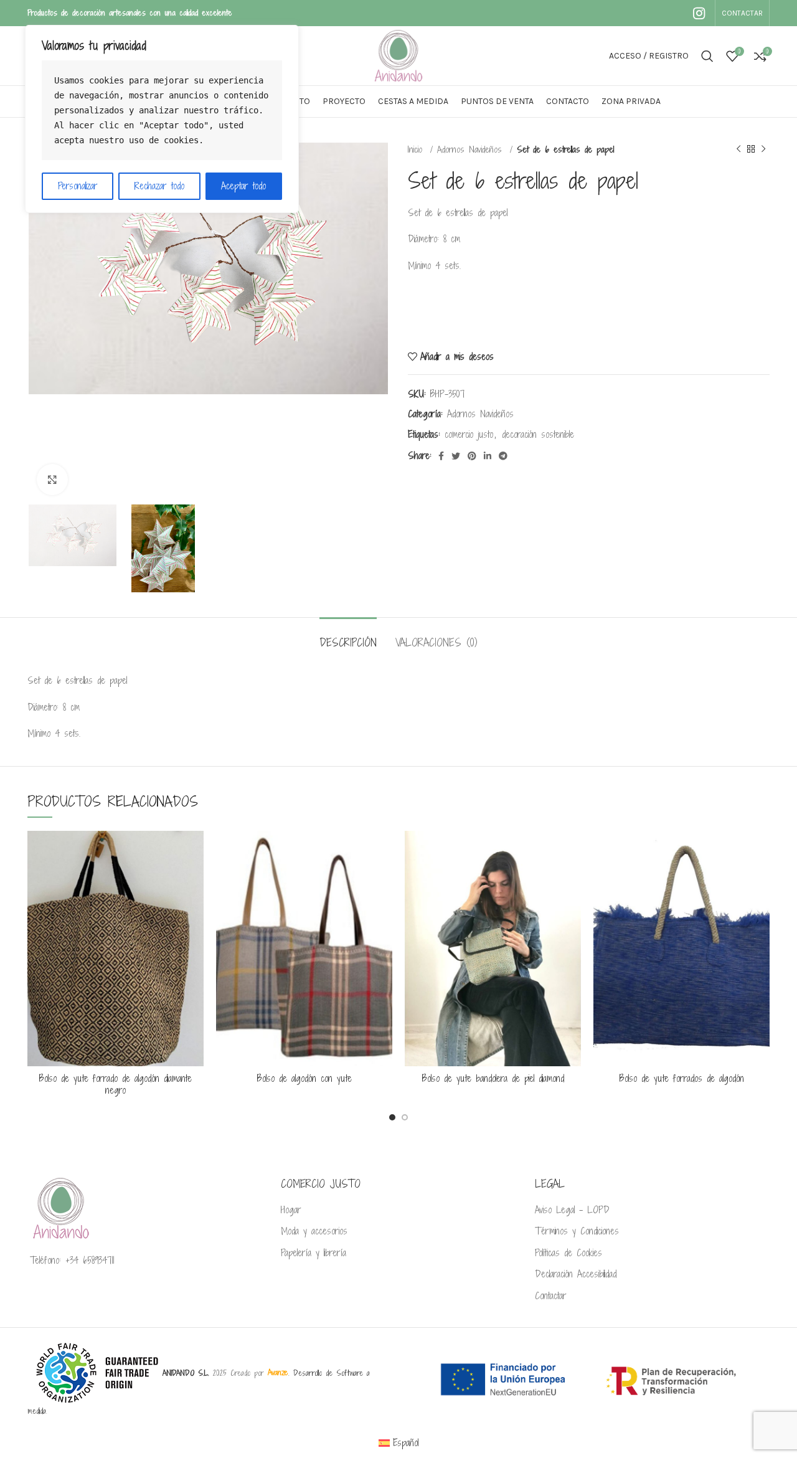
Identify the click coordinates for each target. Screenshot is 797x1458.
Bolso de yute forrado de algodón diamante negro (115, 1084)
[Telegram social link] (503, 456)
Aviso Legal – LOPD (572, 1210)
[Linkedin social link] (487, 456)
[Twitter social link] (456, 456)
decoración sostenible (538, 434)
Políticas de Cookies (568, 1253)
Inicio (417, 149)
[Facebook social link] (441, 456)
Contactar (551, 1296)
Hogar (291, 1210)
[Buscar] (707, 56)
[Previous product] (738, 149)
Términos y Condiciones (577, 1231)
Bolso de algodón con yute (304, 1078)
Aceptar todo (243, 185)
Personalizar (78, 185)
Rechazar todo (159, 185)
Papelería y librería (313, 1253)
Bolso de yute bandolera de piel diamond (493, 1078)
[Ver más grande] (52, 479)
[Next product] (763, 149)
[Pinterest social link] (472, 456)
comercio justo (469, 434)
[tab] (348, 636)
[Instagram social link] (699, 13)
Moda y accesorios (314, 1231)
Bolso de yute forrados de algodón (682, 1078)
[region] (162, 119)
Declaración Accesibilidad (575, 1274)
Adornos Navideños (471, 149)
